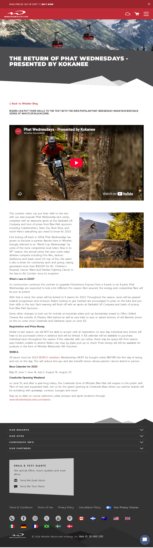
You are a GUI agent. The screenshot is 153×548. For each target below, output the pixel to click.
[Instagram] (37, 518)
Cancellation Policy (90, 507)
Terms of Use (45, 507)
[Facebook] (26, 518)
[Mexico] (14, 526)
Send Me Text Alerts (32, 486)
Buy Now (47, 4)
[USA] (118, 518)
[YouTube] (61, 518)
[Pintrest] (72, 518)
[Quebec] (95, 518)
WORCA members (49, 357)
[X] (49, 518)
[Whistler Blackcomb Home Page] (84, 518)
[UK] (130, 518)
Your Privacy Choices (125, 507)
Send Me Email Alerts (32, 480)
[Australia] (107, 518)
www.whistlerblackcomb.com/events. (30, 399)
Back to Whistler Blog (25, 103)
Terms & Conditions (20, 507)
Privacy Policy (66, 507)
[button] (127, 14)
